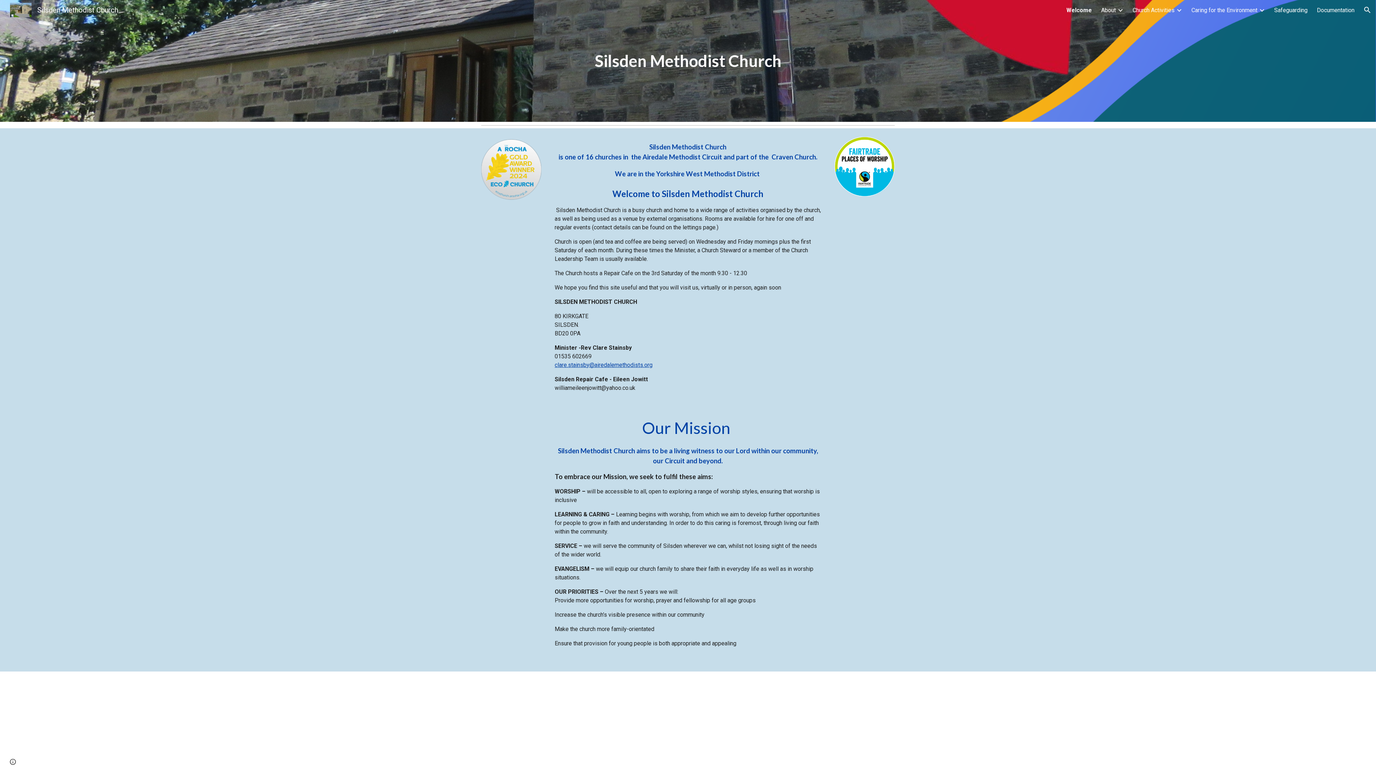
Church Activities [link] (1154, 10)
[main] (688, 61)
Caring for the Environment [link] (1224, 10)
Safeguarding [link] (1291, 10)
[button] (1367, 10)
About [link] (1108, 10)
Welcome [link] (1079, 10)
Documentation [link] (1335, 10)
